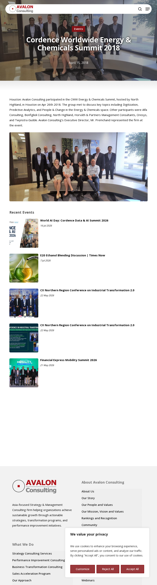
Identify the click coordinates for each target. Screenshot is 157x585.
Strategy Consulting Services (32, 553)
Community (89, 525)
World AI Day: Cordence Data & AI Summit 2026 (74, 220)
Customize (82, 569)
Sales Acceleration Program (31, 573)
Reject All (108, 569)
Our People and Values (97, 505)
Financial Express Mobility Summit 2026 (68, 360)
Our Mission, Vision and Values (103, 511)
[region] (107, 552)
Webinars (88, 580)
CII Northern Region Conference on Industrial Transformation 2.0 (87, 290)
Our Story (88, 498)
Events (78, 29)
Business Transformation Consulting (37, 567)
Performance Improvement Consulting (38, 560)
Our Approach (21, 580)
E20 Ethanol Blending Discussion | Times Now (72, 255)
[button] (148, 9)
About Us (88, 491)
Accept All (132, 569)
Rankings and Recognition (99, 518)
